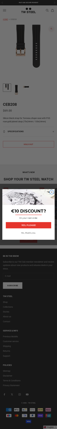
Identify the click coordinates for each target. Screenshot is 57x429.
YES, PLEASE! (28, 225)
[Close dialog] (52, 192)
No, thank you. (28, 233)
